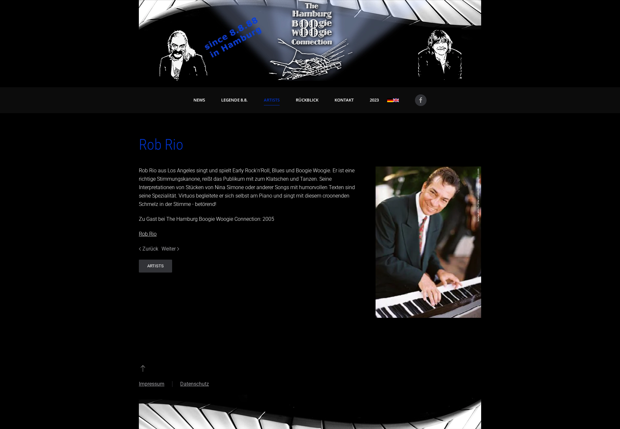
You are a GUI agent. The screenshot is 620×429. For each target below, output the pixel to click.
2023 (374, 100)
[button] (143, 368)
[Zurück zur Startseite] (310, 40)
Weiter (168, 249)
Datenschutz (194, 384)
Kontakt (344, 100)
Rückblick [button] (307, 100)
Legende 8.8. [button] (234, 100)
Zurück (150, 249)
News (199, 100)
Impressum (151, 384)
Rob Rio (148, 234)
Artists (272, 100)
